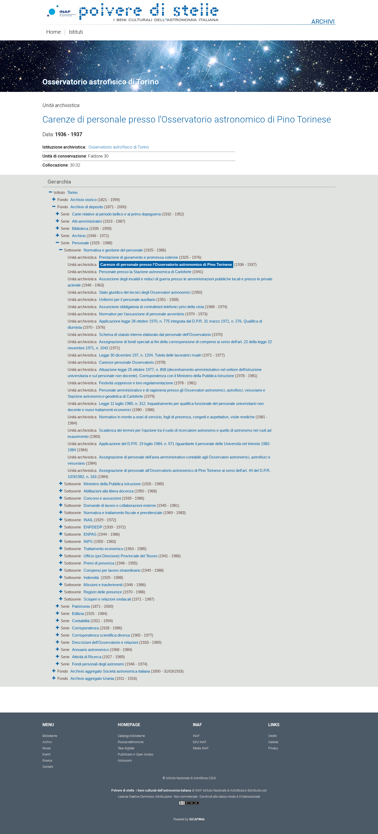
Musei (46, 748)
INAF (196, 736)
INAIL (88, 520)
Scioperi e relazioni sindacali (107, 599)
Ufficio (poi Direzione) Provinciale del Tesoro (120, 556)
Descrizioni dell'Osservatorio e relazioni (105, 642)
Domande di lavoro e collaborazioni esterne (120, 505)
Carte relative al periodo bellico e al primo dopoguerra (116, 214)
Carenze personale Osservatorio (126, 362)
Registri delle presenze (103, 592)
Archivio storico (83, 199)
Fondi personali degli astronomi (98, 664)
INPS (88, 541)
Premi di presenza (99, 563)
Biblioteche (49, 736)
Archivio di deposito (86, 207)
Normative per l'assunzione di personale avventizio (141, 314)
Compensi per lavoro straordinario (112, 570)
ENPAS (90, 534)
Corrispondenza (85, 628)
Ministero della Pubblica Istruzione (112, 484)
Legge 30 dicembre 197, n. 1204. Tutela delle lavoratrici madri (150, 355)
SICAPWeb (197, 819)
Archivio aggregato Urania (92, 678)
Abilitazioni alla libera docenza (108, 491)
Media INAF (201, 748)
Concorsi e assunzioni (102, 498)
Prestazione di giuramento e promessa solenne (138, 257)
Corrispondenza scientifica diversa (101, 635)
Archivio (79, 235)
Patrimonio (81, 606)
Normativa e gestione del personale (113, 250)
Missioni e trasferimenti (103, 585)
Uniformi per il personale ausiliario (127, 299)
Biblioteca (80, 228)
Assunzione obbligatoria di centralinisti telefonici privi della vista (151, 307)
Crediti (272, 736)
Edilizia (78, 613)
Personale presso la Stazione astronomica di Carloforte (145, 272)
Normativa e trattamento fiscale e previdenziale (123, 512)
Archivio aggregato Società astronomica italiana (110, 671)
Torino (72, 192)
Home (53, 32)
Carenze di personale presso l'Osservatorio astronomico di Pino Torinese (166, 264)
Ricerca (47, 760)
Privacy (273, 748)
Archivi (47, 742)
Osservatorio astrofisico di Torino (118, 147)
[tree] (159, 435)
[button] (50, 191)
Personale (80, 243)
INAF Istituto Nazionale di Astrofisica (220, 790)
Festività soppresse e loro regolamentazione (136, 383)
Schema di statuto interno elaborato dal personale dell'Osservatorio (155, 334)
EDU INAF (199, 742)
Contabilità (80, 621)
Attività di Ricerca (86, 657)
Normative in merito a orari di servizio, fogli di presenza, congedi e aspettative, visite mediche (177, 417)
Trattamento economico (103, 548)
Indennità (92, 577)
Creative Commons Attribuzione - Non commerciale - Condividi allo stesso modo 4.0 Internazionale (194, 796)
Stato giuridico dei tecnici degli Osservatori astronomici (145, 292)
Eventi (46, 754)
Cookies (273, 742)
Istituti (76, 32)
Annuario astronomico (90, 649)
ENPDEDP (93, 527)
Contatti (47, 767)
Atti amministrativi (87, 221)
